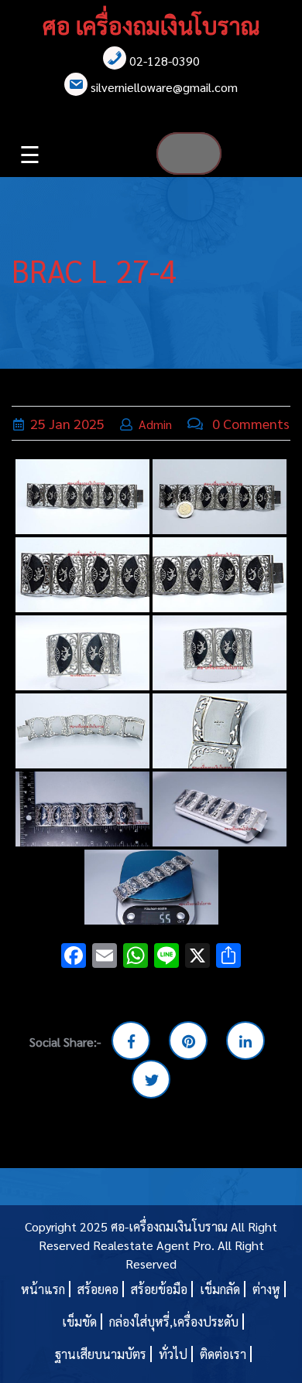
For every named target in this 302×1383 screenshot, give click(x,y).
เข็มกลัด (220, 1289)
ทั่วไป (173, 1354)
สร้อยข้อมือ (159, 1289)
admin (155, 424)
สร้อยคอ (97, 1289)
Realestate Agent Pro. (153, 1245)
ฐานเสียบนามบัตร (100, 1354)
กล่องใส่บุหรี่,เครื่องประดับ (174, 1321)
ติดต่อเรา (223, 1354)
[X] (197, 956)
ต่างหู (266, 1289)
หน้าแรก (43, 1289)
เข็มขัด (79, 1321)
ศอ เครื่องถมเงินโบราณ (151, 25)
